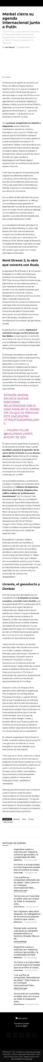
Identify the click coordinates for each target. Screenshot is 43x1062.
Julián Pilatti (18, 873)
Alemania (16, 819)
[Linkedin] (21, 832)
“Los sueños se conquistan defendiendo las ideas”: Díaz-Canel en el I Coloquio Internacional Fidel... (27, 882)
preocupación (19, 132)
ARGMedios (18, 860)
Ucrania (31, 819)
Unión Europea (8, 822)
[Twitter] (10, 832)
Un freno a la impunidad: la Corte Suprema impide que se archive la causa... (27, 867)
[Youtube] (34, 1035)
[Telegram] (26, 832)
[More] (32, 832)
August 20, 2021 (15, 437)
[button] (39, 3)
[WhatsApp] (15, 832)
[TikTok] (21, 1035)
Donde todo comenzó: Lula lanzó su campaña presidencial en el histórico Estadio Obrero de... (26, 933)
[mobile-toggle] (4, 3)
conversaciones (12, 635)
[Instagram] (15, 1035)
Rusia (24, 819)
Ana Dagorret (10, 47)
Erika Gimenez (19, 907)
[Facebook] (4, 832)
